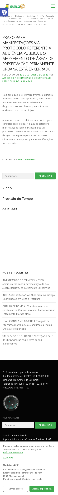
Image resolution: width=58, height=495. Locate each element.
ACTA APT (8, 458)
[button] (4, 12)
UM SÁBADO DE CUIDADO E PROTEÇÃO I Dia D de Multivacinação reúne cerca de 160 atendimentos (27, 339)
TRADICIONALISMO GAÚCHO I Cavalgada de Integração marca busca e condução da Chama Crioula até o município (27, 324)
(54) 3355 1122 (21, 387)
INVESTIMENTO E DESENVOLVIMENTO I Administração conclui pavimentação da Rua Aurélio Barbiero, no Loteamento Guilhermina (26, 284)
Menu (53, 6)
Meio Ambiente (27, 159)
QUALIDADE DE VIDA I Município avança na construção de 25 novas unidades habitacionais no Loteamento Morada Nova (28, 310)
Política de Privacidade (13, 452)
